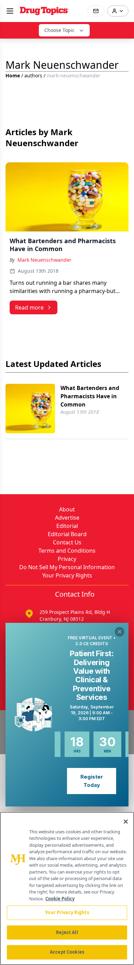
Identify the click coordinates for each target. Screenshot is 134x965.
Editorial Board (67, 534)
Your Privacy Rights (67, 575)
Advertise (67, 517)
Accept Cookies (67, 952)
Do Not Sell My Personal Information (67, 567)
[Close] (125, 821)
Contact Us (67, 542)
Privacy (67, 559)
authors (33, 75)
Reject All (67, 932)
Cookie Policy (60, 899)
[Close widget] (119, 632)
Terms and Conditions (67, 550)
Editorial (67, 526)
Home (12, 75)
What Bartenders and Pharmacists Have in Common (89, 396)
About (67, 509)
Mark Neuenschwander (44, 260)
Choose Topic (59, 30)
